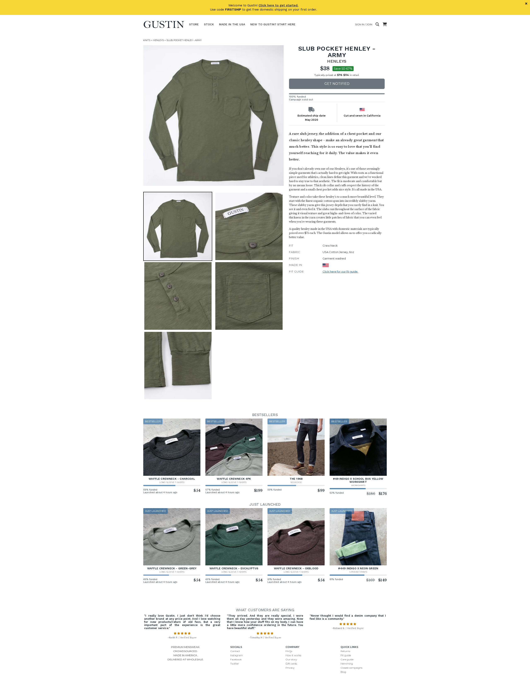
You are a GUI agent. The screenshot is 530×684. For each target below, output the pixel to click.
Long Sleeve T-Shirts (171, 482)
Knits (146, 40)
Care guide (347, 659)
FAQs (288, 651)
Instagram (236, 655)
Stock (209, 24)
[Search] (377, 24)
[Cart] (385, 24)
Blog (343, 671)
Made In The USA (232, 24)
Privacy (290, 667)
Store (194, 24)
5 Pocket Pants (358, 572)
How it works (293, 655)
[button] (213, 115)
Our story (291, 659)
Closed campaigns (351, 667)
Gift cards (291, 663)
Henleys (158, 40)
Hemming (347, 663)
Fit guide (346, 655)
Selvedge (296, 482)
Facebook (236, 659)
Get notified (336, 84)
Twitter (234, 663)
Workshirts (358, 485)
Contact (235, 651)
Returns (345, 651)
